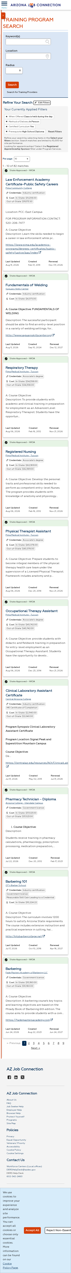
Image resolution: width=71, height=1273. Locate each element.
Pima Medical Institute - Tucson (22, 372)
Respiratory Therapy (22, 367)
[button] (4, 5)
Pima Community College (19, 188)
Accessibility (13, 1147)
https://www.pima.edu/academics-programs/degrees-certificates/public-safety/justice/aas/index (31, 249)
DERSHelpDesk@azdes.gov (21, 1170)
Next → (35, 1048)
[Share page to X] (22, 1078)
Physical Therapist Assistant (28, 531)
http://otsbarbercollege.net (24, 936)
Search (12, 85)
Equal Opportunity (16, 1140)
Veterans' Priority (16, 1143)
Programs (12, 1120)
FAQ (9, 1103)
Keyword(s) (13, 36)
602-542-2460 (14, 1176)
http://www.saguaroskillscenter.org (28, 335)
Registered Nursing (21, 451)
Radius (10, 65)
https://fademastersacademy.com (28, 1020)
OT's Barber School (16, 885)
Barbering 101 (16, 881)
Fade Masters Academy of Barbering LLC (27, 973)
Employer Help (14, 1110)
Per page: (8, 159)
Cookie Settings (15, 1153)
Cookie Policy (14, 1150)
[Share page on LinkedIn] (16, 1078)
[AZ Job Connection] (35, 5)
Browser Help (14, 1113)
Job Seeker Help (15, 1107)
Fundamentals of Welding (27, 285)
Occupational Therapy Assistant (32, 611)
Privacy (10, 1137)
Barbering (13, 969)
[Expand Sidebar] (3, 15)
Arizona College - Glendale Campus (24, 803)
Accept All (32, 1230)
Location (11, 51)
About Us (12, 1100)
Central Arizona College (18, 699)
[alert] (35, 171)
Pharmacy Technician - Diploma (31, 799)
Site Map (11, 1123)
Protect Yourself (15, 1117)
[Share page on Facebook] (9, 1078)
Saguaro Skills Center (17, 289)
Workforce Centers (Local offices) (24, 1166)
